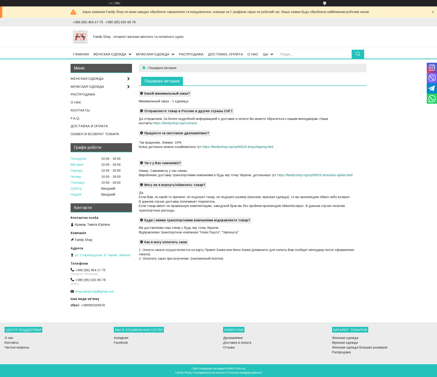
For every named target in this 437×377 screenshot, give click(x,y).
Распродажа (341, 352)
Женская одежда (345, 338)
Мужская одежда (345, 342)
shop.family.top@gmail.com (94, 291)
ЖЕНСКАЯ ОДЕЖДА (109, 54)
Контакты (12, 342)
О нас (9, 338)
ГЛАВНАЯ (81, 54)
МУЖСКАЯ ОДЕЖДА (152, 54)
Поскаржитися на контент (209, 372)
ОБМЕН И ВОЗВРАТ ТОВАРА (95, 134)
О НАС (252, 54)
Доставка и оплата (237, 342)
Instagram (121, 338)
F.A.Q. (75, 118)
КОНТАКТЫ (80, 110)
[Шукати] (358, 54)
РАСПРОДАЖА (191, 54)
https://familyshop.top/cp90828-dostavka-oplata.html (315, 175)
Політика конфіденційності (244, 372)
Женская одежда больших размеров (359, 347)
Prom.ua (240, 368)
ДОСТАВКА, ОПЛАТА (225, 54)
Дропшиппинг (233, 338)
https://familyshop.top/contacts (175, 123)
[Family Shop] (80, 37)
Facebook (121, 342)
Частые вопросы (17, 347)
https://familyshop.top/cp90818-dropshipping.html (237, 147)
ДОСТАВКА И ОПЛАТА (89, 126)
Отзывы (229, 347)
